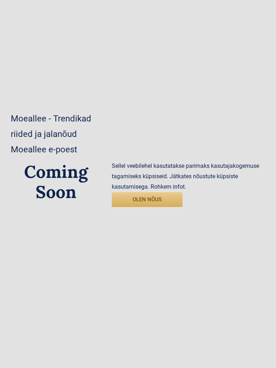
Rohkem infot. (168, 186)
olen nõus (147, 199)
